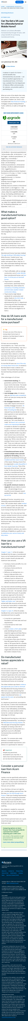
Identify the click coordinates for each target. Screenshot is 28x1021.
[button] (14, 147)
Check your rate (14, 122)
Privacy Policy (19, 871)
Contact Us (11, 871)
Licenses (21, 873)
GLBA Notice (13, 873)
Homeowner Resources (14, 6)
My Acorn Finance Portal (13, 875)
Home (3, 6)
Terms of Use (5, 873)
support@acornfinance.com (8, 1017)
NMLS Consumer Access (13, 883)
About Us (4, 871)
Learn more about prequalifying (13, 842)
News (3, 875)
